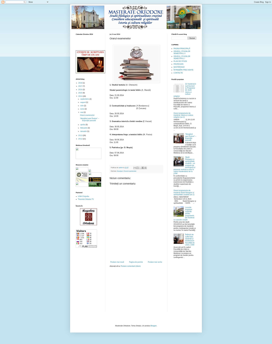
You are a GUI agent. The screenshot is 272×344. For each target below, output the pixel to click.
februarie (84, 128)
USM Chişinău (83, 196)
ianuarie (83, 131)
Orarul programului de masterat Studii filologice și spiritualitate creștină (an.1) (184, 192)
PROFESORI (178, 64)
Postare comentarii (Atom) (131, 266)
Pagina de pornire (136, 262)
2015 (80, 93)
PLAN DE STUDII (180, 61)
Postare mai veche (155, 262)
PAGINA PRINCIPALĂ (182, 49)
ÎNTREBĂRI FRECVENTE (183, 70)
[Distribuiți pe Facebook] (142, 167)
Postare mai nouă (117, 262)
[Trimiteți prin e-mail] (134, 167)
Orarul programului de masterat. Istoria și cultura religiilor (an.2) (183, 115)
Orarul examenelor (130, 171)
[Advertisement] (136, 253)
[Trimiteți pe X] (140, 167)
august (83, 102)
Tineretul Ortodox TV (86, 199)
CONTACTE (178, 73)
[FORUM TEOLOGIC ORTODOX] (95, 186)
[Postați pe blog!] (137, 167)
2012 (80, 139)
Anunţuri (120, 171)
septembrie (84, 99)
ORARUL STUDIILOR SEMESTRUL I (182, 57)
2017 (80, 86)
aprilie (83, 125)
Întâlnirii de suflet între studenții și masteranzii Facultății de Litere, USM (190, 240)
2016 (80, 90)
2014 (80, 96)
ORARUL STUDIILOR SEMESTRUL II (182, 52)
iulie (82, 106)
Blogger (154, 326)
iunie (82, 109)
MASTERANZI (179, 67)
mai (82, 112)
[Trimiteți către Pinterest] (145, 167)
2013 (80, 135)
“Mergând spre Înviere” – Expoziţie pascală (89, 119)
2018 (80, 83)
